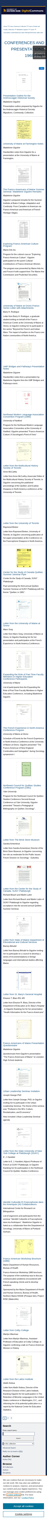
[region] (23, 1497)
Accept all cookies (23, 1506)
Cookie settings (14, 1495)
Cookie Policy (28, 1498)
